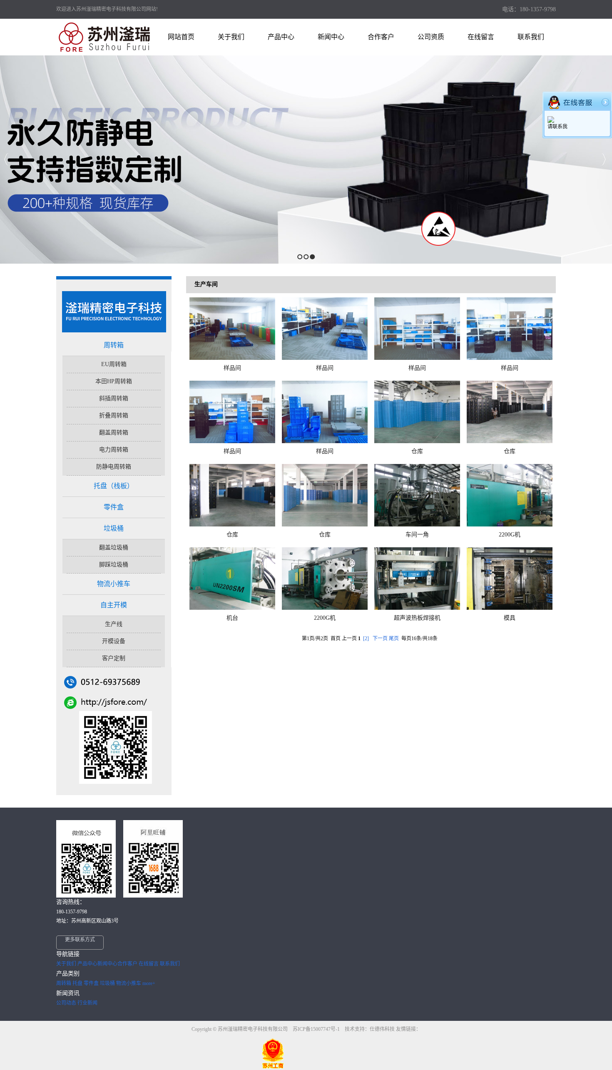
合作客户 (127, 964)
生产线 (113, 624)
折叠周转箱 (113, 415)
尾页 (394, 638)
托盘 (77, 983)
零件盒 (114, 507)
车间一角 (417, 534)
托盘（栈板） (114, 485)
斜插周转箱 (113, 398)
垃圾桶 (114, 528)
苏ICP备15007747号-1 (317, 1029)
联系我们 (170, 964)
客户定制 (113, 658)
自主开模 (113, 605)
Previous (6, 159)
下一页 (380, 638)
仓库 (417, 451)
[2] (366, 638)
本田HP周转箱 (113, 381)
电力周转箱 (113, 449)
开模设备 (113, 641)
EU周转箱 (114, 364)
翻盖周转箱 (113, 432)
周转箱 (114, 345)
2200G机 (509, 534)
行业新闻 (87, 1003)
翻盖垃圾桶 (113, 547)
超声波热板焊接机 (417, 618)
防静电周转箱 (113, 467)
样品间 (232, 368)
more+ (148, 983)
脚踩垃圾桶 (113, 564)
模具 (509, 618)
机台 (232, 618)
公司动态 (66, 1003)
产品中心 (87, 964)
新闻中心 (107, 964)
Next (603, 159)
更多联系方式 (80, 940)
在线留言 (149, 964)
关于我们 (66, 964)
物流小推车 (113, 583)
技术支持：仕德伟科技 (370, 1029)
